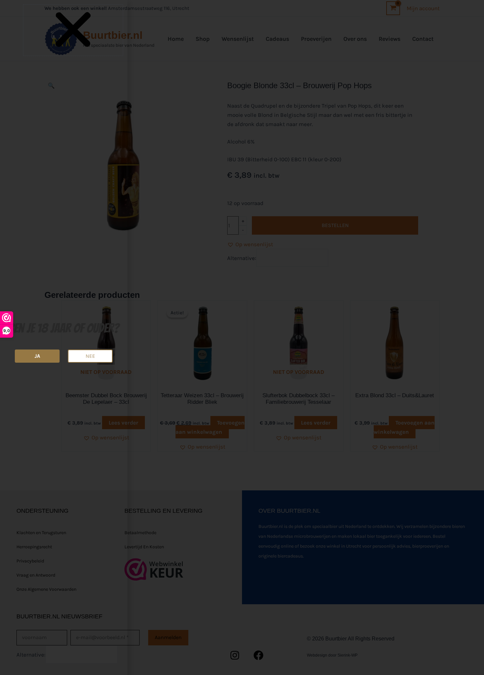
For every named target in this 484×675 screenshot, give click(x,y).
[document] (242, 337)
